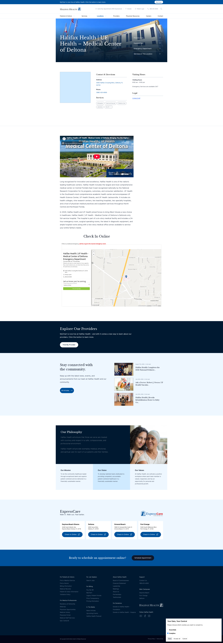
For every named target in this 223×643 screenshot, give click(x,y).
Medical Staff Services (67, 618)
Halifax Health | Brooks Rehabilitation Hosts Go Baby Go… (147, 400)
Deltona (141, 598)
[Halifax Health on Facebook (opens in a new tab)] (145, 616)
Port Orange (143, 595)
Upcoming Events (92, 613)
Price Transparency (92, 598)
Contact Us (143, 580)
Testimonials (117, 597)
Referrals (63, 607)
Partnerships (117, 594)
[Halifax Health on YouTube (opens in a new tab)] (140, 616)
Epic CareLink (64, 621)
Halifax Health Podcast (93, 616)
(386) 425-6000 (101, 92)
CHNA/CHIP (136, 98)
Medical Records (65, 589)
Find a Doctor (64, 583)
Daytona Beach (144, 593)
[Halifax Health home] (70, 8)
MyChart (159, 2)
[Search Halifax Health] (161, 9)
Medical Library (65, 612)
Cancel (184, 639)
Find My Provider (69, 345)
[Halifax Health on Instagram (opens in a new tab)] (149, 616)
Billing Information (66, 586)
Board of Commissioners (121, 580)
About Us (116, 591)
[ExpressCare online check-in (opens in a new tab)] (152, 513)
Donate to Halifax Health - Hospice (124, 612)
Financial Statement (119, 583)
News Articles (91, 610)
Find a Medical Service (67, 580)
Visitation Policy (65, 594)
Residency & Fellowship (67, 604)
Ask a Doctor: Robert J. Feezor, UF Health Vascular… (149, 384)
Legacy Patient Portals (93, 595)
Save (169, 639)
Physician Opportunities (68, 609)
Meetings (116, 589)
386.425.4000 (144, 583)
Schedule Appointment (142, 558)
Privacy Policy (151, 638)
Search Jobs (90, 580)
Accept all (177, 639)
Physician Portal (65, 615)
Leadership (116, 586)
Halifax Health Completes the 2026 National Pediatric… (147, 369)
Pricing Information (92, 601)
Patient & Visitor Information (69, 591)
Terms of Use (160, 638)
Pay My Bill (90, 590)
